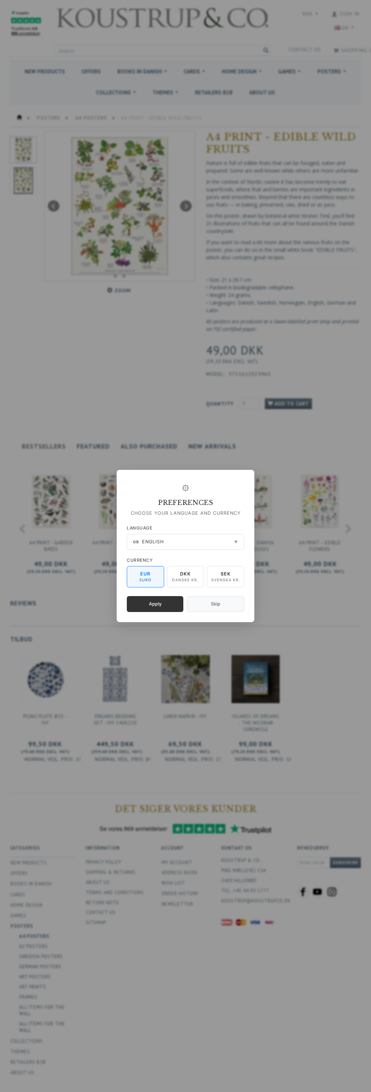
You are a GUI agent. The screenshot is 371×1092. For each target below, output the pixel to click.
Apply (155, 604)
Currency (140, 560)
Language (139, 528)
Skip (215, 604)
